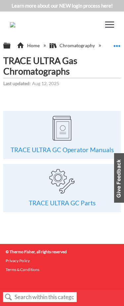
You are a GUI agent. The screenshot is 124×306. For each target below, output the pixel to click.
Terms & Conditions (22, 269)
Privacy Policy (18, 260)
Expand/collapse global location (117, 44)
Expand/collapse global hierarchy (11, 46)
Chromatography (77, 45)
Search (9, 297)
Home (33, 45)
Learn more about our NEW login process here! (62, 6)
